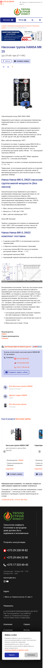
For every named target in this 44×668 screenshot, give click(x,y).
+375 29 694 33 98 (22, 363)
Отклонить (31, 655)
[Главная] (22, 15)
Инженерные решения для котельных (20, 26)
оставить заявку (23, 61)
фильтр (7, 61)
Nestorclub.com (29, 660)
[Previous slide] (4, 451)
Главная (3, 26)
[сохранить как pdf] (13, 66)
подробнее (10, 469)
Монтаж (27, 630)
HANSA (3, 334)
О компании (8, 630)
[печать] (8, 66)
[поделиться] (3, 66)
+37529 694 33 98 (7, 500)
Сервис (27, 624)
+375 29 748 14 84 (21, 500)
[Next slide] (39, 451)
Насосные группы (23, 419)
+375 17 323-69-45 (22, 367)
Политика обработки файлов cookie (16, 650)
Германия (4, 338)
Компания (7, 624)
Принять (12, 655)
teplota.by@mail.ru (9, 578)
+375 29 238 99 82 (22, 359)
